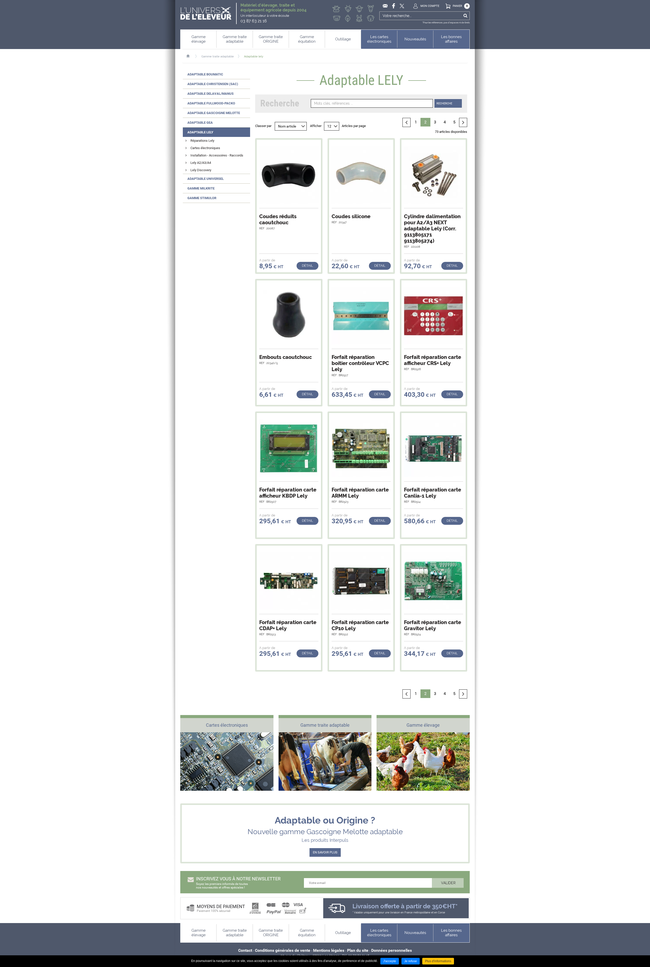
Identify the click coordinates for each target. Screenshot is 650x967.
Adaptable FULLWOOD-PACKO (211, 103)
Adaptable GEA (200, 122)
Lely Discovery (200, 170)
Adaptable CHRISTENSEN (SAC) (212, 84)
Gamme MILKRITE (201, 188)
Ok (465, 15)
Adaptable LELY (200, 132)
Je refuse (410, 961)
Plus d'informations (438, 961)
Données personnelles (391, 950)
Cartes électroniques (205, 148)
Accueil (190, 56)
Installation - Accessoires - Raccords (216, 155)
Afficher (315, 126)
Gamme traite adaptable (217, 56)
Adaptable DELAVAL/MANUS (210, 94)
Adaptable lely (253, 56)
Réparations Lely (202, 140)
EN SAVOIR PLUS (325, 852)
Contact (245, 950)
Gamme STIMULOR (201, 198)
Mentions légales (328, 950)
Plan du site (357, 950)
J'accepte (389, 961)
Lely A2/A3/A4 (200, 163)
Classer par (263, 126)
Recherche (444, 103)
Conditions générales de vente (282, 950)
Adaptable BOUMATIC (205, 74)
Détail (307, 265)
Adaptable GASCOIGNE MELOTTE (213, 113)
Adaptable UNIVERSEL (205, 179)
